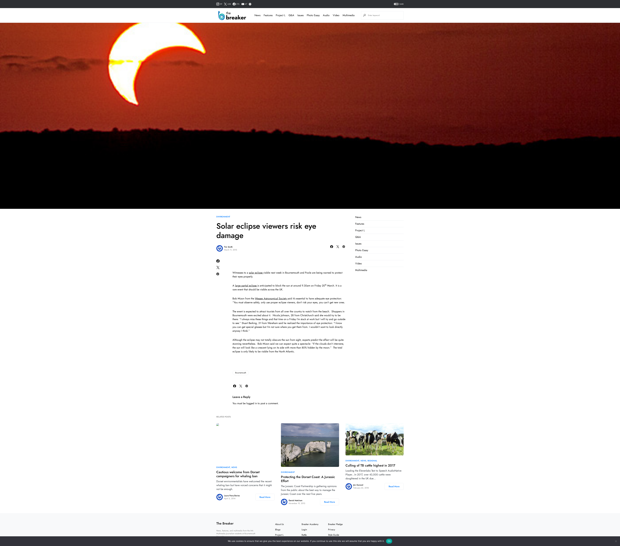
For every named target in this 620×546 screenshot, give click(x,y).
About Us (279, 524)
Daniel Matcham (295, 500)
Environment (223, 216)
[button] (398, 4)
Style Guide (333, 534)
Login (304, 529)
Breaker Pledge (335, 524)
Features (359, 224)
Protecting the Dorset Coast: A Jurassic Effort (308, 479)
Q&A (358, 237)
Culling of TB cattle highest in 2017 (370, 465)
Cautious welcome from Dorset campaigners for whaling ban (237, 474)
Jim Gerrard (358, 485)
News (358, 217)
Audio (358, 257)
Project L (360, 230)
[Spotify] (250, 4)
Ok (389, 541)
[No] (616, 541)
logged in (251, 403)
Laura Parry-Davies (232, 495)
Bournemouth (240, 372)
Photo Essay (361, 250)
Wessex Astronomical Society (271, 298)
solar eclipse (256, 273)
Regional (372, 460)
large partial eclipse (246, 285)
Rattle (304, 534)
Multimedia (361, 270)
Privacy (331, 529)
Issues (358, 243)
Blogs (277, 529)
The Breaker (224, 523)
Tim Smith (228, 246)
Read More (264, 497)
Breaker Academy (310, 524)
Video (358, 263)
